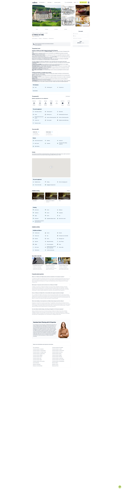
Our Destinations (41, 2)
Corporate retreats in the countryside (58, 359)
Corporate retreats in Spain (37, 359)
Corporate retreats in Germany (57, 356)
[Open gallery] (46, 15)
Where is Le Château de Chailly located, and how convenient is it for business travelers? (48, 276)
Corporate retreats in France (37, 356)
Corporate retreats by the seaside (57, 347)
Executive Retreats (36, 362)
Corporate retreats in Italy (37, 358)
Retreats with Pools (55, 365)
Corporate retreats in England (57, 355)
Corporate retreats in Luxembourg (57, 358)
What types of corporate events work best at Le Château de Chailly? (44, 284)
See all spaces (68, 96)
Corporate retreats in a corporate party (39, 350)
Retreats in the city (55, 364)
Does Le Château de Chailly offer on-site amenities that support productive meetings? (48, 292)
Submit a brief (84, 2)
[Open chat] (119, 486)
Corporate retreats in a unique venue (39, 353)
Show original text (38, 44)
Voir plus (68, 190)
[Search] (78, 2)
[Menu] (88, 2)
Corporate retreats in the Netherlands (58, 361)
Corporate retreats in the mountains (39, 361)
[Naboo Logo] (35, 2)
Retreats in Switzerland (36, 364)
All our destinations (36, 347)
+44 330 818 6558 (69, 2)
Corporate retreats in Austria (56, 353)
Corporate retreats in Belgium (37, 355)
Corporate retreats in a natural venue (58, 350)
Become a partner (57, 2)
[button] (2, 487)
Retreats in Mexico (55, 362)
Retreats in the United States (37, 365)
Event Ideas (49, 2)
